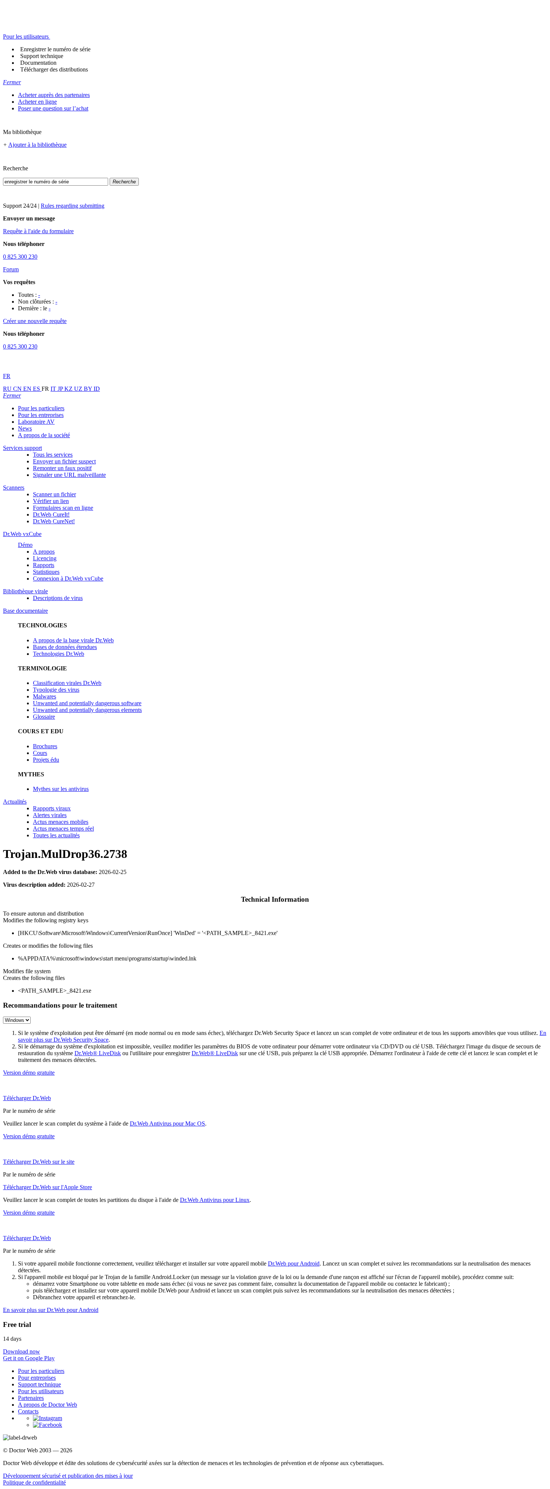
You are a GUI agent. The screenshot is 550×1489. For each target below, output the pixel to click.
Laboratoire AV (36, 421)
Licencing (44, 558)
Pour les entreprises (41, 415)
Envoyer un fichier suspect (64, 461)
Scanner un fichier (54, 494)
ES (37, 389)
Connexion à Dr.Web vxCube (68, 578)
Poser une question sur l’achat (53, 108)
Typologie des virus (56, 689)
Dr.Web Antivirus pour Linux (215, 1200)
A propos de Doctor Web (47, 1404)
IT (54, 389)
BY (89, 389)
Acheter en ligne (37, 101)
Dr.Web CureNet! (54, 521)
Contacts (28, 1411)
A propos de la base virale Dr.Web (73, 640)
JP (61, 389)
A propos (44, 551)
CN (18, 389)
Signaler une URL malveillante (69, 475)
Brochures (45, 746)
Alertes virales (50, 815)
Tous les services (53, 454)
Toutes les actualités (56, 835)
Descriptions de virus (58, 598)
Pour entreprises (37, 1377)
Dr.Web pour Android (294, 1263)
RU (8, 389)
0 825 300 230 (20, 256)
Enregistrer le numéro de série (55, 49)
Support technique (41, 56)
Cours (40, 753)
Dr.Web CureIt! (51, 514)
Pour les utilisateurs (41, 1391)
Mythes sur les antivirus (61, 789)
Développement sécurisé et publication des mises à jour (68, 1476)
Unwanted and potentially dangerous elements (87, 710)
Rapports (43, 565)
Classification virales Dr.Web (67, 683)
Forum (11, 269)
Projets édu (46, 759)
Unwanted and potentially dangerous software (87, 703)
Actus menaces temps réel (63, 828)
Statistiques (46, 572)
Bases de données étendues (65, 647)
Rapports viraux (52, 808)
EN (28, 389)
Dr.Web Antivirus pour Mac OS (167, 1123)
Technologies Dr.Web (58, 654)
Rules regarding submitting (72, 206)
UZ (79, 389)
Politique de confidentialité (34, 1482)
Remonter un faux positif (62, 468)
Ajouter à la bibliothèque (37, 144)
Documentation (38, 63)
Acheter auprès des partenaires (54, 95)
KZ (69, 389)
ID (97, 389)
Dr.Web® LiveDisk (97, 1053)
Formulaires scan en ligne (63, 508)
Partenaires (31, 1398)
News (25, 428)
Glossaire (44, 716)
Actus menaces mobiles (60, 822)
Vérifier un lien (51, 501)
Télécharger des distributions (54, 69)
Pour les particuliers (41, 408)
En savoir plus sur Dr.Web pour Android (50, 1310)
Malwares (44, 696)
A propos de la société (44, 435)
